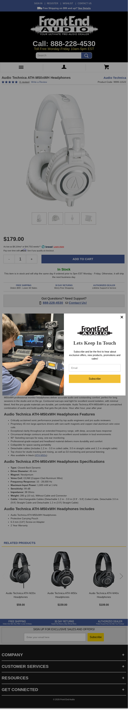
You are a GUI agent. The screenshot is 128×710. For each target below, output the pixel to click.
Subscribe (95, 378)
